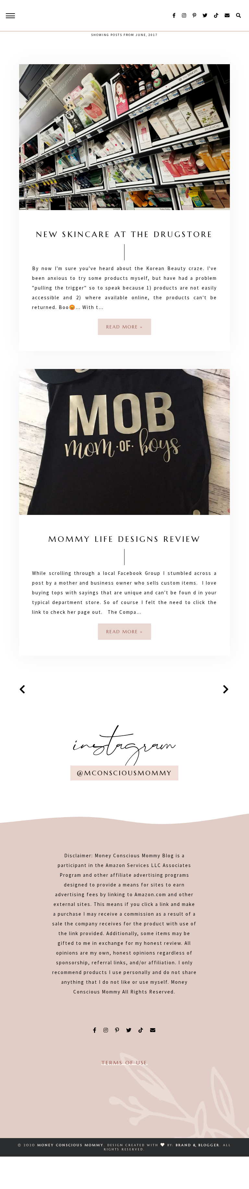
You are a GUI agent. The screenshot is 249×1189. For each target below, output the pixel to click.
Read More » (124, 327)
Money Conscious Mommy (70, 1145)
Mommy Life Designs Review (124, 539)
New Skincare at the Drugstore (124, 234)
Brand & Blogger (197, 1145)
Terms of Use (124, 1062)
